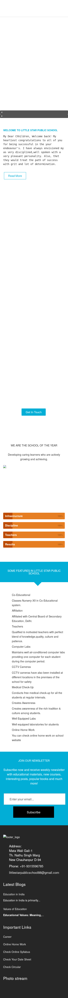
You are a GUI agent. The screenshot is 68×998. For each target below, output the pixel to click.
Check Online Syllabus (16, 952)
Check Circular (12, 967)
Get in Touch (34, 412)
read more (15, 176)
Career (7, 937)
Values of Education (15, 909)
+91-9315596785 (31, 866)
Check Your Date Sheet (17, 959)
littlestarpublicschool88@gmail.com (34, 872)
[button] (34, 112)
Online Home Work (14, 944)
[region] (34, 70)
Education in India (14, 894)
